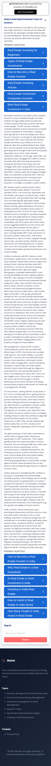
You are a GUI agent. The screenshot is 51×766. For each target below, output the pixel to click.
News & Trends (14, 709)
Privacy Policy (13, 734)
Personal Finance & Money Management (26, 697)
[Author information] (45, 20)
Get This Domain (25, 12)
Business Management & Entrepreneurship (27, 693)
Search (25, 640)
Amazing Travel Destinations (20, 717)
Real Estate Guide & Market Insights (23, 713)
